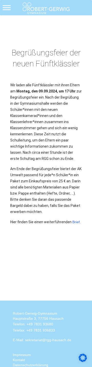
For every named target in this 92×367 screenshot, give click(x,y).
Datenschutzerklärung (30, 365)
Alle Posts (22, 21)
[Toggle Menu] (7, 7)
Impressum (22, 355)
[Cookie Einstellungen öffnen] (83, 358)
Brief (76, 222)
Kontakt (19, 360)
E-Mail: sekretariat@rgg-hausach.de (42, 340)
